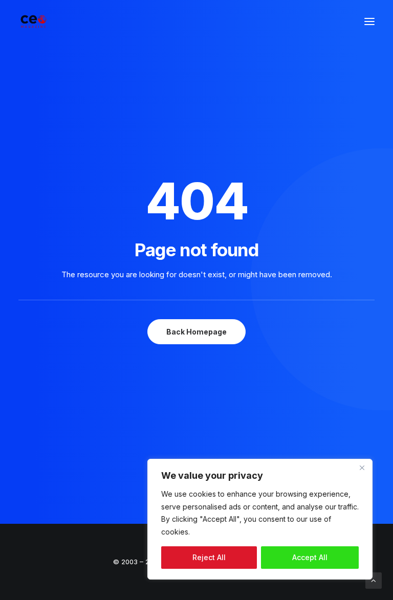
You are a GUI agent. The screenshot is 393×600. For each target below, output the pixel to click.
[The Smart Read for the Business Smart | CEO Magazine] (33, 21)
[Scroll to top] (373, 580)
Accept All (310, 557)
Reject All (209, 557)
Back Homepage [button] (196, 331)
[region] (260, 519)
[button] (369, 21)
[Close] (362, 467)
